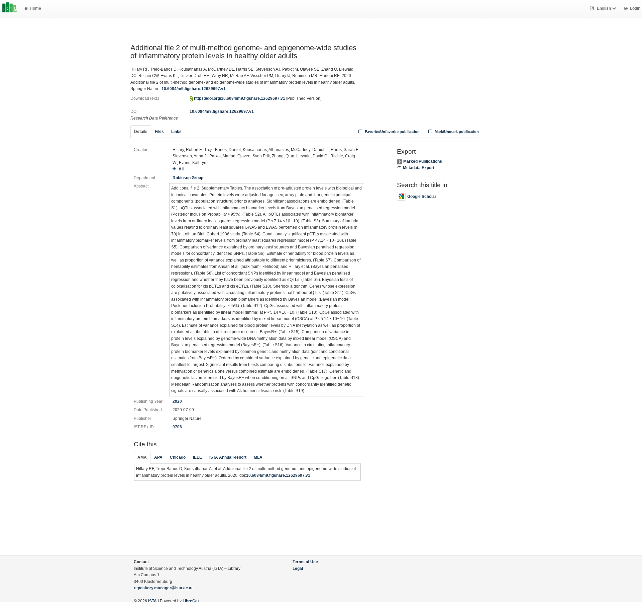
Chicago (178, 457)
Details (140, 131)
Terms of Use (305, 561)
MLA (258, 457)
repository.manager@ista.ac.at (163, 588)
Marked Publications (422, 161)
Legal (298, 568)
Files (159, 131)
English (604, 8)
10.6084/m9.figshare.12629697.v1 (194, 88)
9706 (177, 427)
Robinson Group (188, 177)
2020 (177, 401)
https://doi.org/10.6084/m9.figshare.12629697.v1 (239, 98)
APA (158, 457)
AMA (142, 457)
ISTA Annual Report (227, 457)
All (181, 169)
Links (176, 131)
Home (35, 8)
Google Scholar (421, 196)
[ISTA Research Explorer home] (9, 8)
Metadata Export (418, 167)
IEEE (197, 457)
